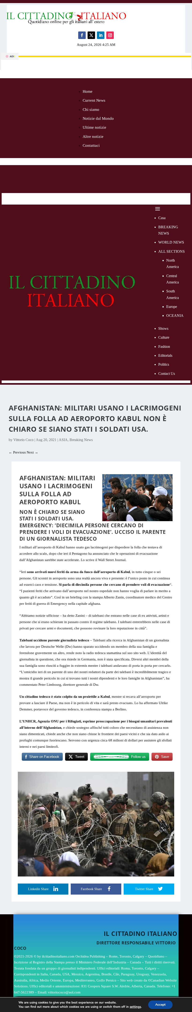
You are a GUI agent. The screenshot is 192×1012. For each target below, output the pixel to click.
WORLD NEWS (171, 242)
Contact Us (166, 374)
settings (135, 1007)
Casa (162, 218)
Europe (171, 307)
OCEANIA (175, 316)
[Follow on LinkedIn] (100, 35)
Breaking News (81, 440)
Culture (163, 337)
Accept (160, 1004)
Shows (163, 328)
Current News (94, 100)
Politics (163, 364)
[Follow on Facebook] (82, 35)
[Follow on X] (91, 35)
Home (87, 91)
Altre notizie (93, 136)
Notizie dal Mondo (98, 118)
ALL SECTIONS (171, 251)
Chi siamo (91, 109)
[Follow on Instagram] (110, 35)
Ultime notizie (94, 127)
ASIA (63, 440)
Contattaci (91, 145)
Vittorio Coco (23, 440)
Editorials (165, 355)
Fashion (164, 347)
